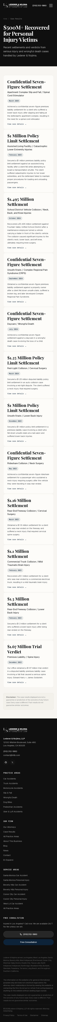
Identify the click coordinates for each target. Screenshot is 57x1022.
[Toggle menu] (51, 5)
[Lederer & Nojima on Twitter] (12, 762)
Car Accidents (9, 778)
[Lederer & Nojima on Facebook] (5, 762)
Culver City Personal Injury (15, 899)
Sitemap (44, 1015)
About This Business (12, 841)
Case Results (9, 832)
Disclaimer (34, 1015)
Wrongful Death (10, 797)
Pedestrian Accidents (12, 807)
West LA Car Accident (13, 903)
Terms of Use (22, 1015)
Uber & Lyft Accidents (13, 811)
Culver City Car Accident (14, 894)
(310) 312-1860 (39, 5)
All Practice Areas (11, 836)
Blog (5, 846)
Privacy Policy (8, 1015)
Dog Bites (7, 802)
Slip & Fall (7, 793)
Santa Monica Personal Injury (16, 880)
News (5, 850)
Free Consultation (28, 942)
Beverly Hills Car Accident (14, 885)
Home (5, 19)
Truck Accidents (10, 783)
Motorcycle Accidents (13, 788)
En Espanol (8, 860)
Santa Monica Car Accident (15, 875)
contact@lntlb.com (11, 755)
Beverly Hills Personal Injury (15, 889)
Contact (7, 855)
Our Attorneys (9, 827)
